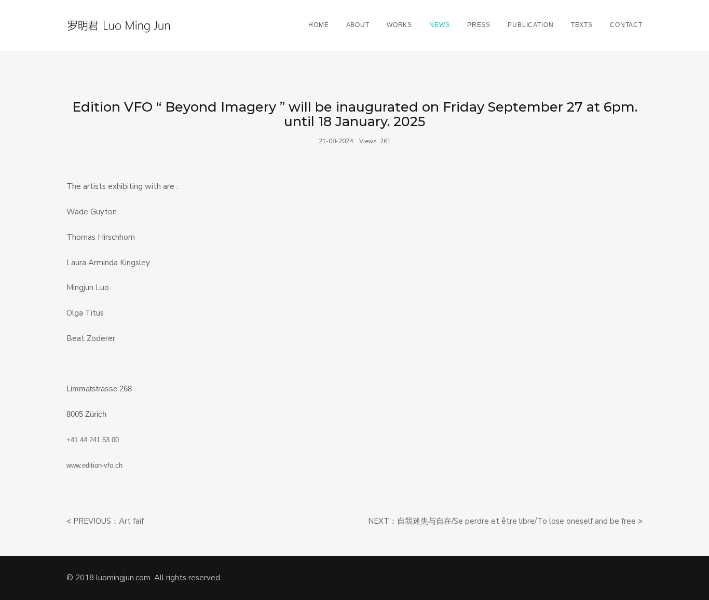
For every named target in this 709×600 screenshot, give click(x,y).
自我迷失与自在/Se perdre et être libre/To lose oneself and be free (516, 521)
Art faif (131, 521)
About (358, 25)
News (439, 25)
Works (399, 25)
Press (478, 25)
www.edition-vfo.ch (94, 465)
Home (318, 25)
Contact (626, 25)
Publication (530, 25)
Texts (582, 25)
